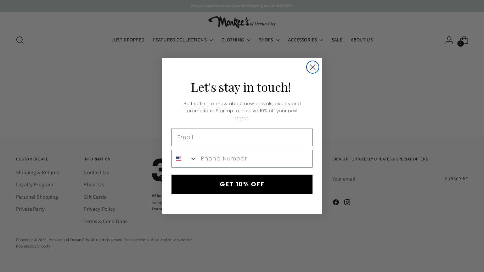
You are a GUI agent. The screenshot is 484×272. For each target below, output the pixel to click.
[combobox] (184, 158)
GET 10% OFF (242, 184)
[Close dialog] (312, 67)
